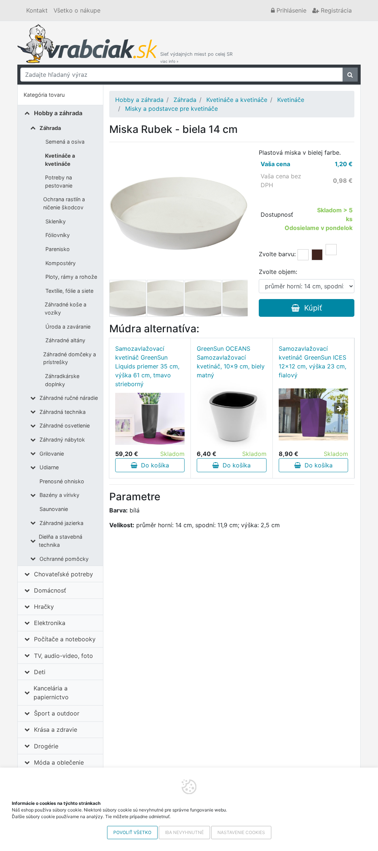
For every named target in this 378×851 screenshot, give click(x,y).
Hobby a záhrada (58, 113)
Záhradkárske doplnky (62, 380)
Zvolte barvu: (277, 254)
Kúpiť (311, 307)
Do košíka (153, 465)
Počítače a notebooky (65, 639)
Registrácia (335, 10)
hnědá (317, 254)
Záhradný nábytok (62, 439)
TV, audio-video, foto (63, 655)
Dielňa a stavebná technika (60, 540)
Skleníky (55, 221)
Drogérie (46, 746)
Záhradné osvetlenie (64, 425)
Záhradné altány (65, 340)
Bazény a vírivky (59, 495)
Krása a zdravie (55, 729)
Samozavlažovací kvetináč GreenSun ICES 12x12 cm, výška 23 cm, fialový (312, 362)
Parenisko (57, 249)
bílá (303, 254)
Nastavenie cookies (241, 832)
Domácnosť (50, 590)
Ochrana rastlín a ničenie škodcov (64, 203)
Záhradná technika (62, 412)
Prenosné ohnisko (61, 481)
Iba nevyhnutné (184, 832)
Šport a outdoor (56, 713)
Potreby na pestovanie (58, 181)
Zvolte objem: (278, 271)
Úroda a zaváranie (67, 326)
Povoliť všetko (132, 832)
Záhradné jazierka (61, 523)
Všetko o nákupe (77, 10)
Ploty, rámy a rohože (71, 277)
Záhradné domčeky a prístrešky (69, 358)
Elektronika (49, 623)
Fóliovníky (57, 235)
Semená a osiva (65, 141)
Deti (39, 672)
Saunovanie (53, 509)
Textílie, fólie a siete (69, 291)
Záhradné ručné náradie (68, 398)
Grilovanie (51, 453)
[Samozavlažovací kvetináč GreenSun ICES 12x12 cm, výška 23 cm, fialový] (313, 414)
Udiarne (49, 467)
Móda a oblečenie (59, 762)
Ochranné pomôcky (64, 559)
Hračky (44, 606)
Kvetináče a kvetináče (60, 159)
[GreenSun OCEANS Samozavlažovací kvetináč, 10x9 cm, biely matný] (231, 414)
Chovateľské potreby (63, 574)
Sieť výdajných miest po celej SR (196, 57)
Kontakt (37, 10)
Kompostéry (60, 263)
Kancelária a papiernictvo (51, 692)
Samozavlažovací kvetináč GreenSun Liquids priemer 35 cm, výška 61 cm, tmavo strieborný (147, 366)
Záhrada (50, 128)
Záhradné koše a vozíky (65, 308)
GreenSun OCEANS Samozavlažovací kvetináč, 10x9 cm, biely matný (231, 362)
